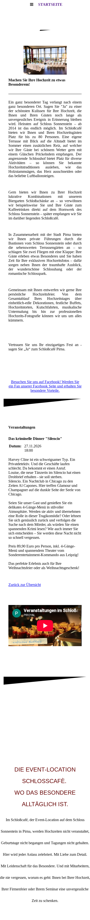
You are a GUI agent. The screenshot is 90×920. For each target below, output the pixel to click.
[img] (45, 60)
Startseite (50, 4)
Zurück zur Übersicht (24, 585)
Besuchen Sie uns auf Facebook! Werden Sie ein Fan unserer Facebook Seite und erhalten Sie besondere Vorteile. (45, 386)
